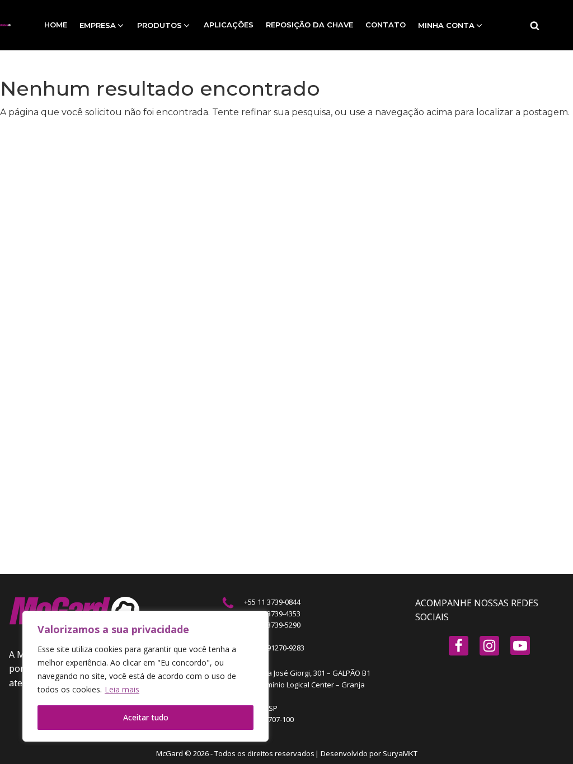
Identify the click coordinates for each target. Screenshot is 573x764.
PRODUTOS (159, 25)
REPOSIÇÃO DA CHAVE (309, 24)
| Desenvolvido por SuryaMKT (366, 753)
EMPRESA (97, 25)
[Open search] (534, 25)
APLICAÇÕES (228, 24)
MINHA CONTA (446, 25)
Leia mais (122, 689)
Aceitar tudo (145, 717)
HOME (55, 24)
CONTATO (385, 24)
